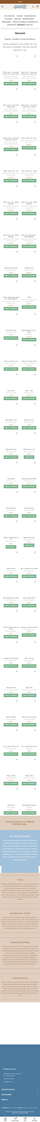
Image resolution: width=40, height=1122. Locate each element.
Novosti (20, 33)
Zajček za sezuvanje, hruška (29, 361)
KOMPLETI (12, 25)
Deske (22, 140)
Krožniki (13, 301)
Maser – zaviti (29, 390)
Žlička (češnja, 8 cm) (11, 449)
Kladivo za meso (11, 568)
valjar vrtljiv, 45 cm (11, 687)
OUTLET (29, 25)
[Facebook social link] (19, 2)
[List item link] (20, 1079)
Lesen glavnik (11, 478)
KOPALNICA (33, 22)
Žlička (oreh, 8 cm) (29, 420)
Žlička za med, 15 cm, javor (29, 717)
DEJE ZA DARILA (20, 22)
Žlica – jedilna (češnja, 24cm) (29, 746)
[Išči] (33, 7)
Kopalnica (26, 393)
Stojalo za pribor (11, 775)
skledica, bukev (29, 775)
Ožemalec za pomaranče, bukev (29, 627)
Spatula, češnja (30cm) (29, 598)
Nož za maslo (11, 390)
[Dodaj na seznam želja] (17, 56)
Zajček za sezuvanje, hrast (11, 361)
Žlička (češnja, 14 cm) (29, 449)
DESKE (20, 16)
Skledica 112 (11, 805)
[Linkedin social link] (21, 2)
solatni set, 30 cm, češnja (11, 268)
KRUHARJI (6, 22)
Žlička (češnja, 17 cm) (11, 420)
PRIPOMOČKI (28, 19)
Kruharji (27, 270)
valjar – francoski (29, 658)
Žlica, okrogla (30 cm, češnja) (11, 598)
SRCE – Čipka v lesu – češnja (29, 171)
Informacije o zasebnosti (12, 1111)
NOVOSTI (21, 25)
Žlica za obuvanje (11, 508)
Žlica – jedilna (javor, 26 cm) (11, 746)
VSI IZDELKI (9, 16)
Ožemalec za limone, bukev (11, 658)
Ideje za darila (8, 76)
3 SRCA (29, 297)
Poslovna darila (8, 78)
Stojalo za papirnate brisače (29, 478)
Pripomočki (15, 78)
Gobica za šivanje (29, 508)
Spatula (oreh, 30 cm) (29, 537)
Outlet (10, 690)
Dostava (21, 1113)
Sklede (33, 778)
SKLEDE (17, 19)
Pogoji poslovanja (24, 1111)
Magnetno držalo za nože (29, 805)
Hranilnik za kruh (29, 268)
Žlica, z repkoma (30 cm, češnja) (29, 568)
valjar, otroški (29, 687)
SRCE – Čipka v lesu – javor (29, 138)
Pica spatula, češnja (11, 330)
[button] (11, 83)
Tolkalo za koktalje (11, 717)
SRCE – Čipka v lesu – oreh (11, 171)
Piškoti (26, 1113)
